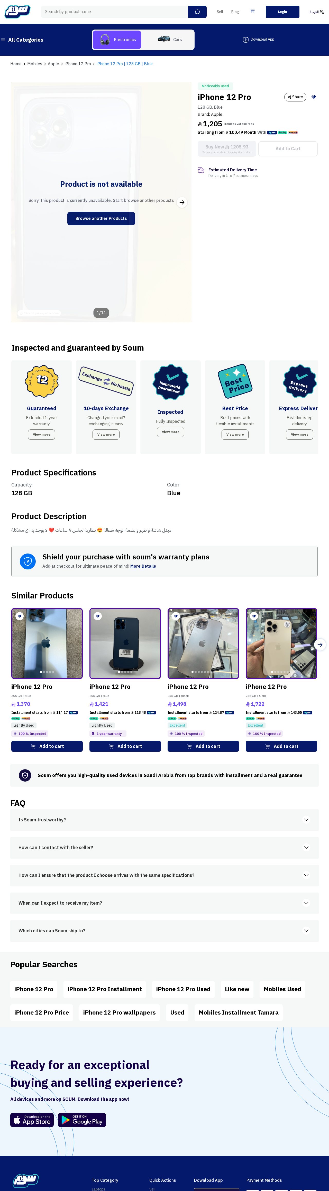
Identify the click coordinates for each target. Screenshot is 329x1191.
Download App (262, 39)
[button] (197, 12)
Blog (235, 12)
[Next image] (182, 202)
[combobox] (124, 12)
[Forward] (320, 645)
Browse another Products (101, 218)
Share (297, 97)
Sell (220, 12)
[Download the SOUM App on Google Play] (80, 1120)
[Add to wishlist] (313, 97)
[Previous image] (20, 202)
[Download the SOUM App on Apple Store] (32, 1120)
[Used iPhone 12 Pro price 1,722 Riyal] (281, 643)
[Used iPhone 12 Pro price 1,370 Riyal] (47, 643)
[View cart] (252, 11)
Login (282, 11)
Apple (216, 114)
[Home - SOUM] (17, 11)
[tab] (117, 40)
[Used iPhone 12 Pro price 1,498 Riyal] (203, 643)
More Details (143, 566)
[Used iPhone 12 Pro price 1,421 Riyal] (125, 643)
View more (41, 434)
